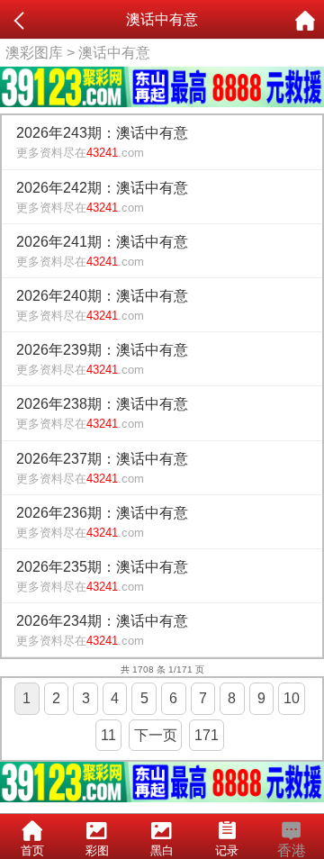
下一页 (155, 735)
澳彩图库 (34, 52)
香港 (291, 850)
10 (292, 698)
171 (206, 735)
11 (108, 735)
